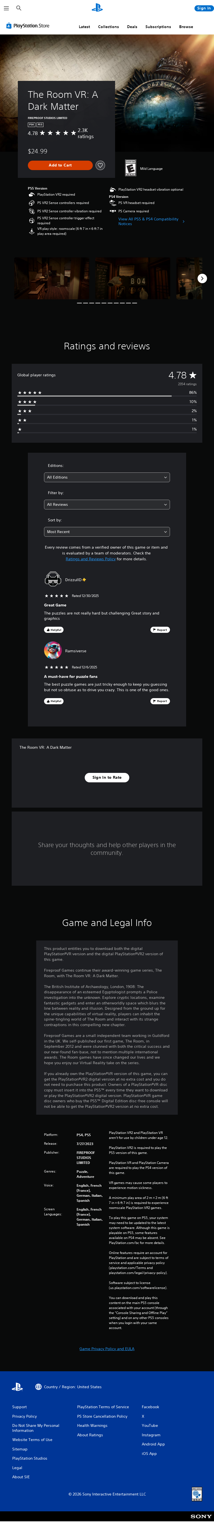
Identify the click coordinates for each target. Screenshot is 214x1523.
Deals (132, 26)
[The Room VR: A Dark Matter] (51, 278)
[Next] (202, 278)
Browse (186, 26)
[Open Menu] (6, 8)
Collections (108, 26)
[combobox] (107, 477)
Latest (84, 26)
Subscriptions (158, 26)
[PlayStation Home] (97, 8)
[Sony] (201, 1519)
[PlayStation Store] (29, 25)
